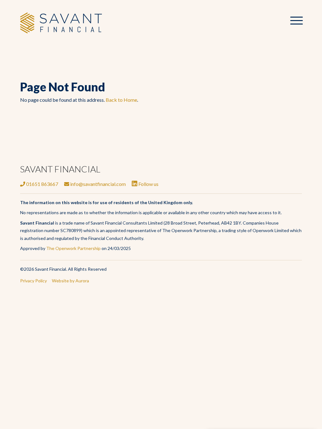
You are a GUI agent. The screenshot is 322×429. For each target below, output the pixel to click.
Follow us (147, 184)
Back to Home (121, 100)
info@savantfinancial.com (97, 184)
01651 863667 (41, 184)
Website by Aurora (70, 280)
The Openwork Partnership (73, 248)
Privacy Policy (33, 280)
